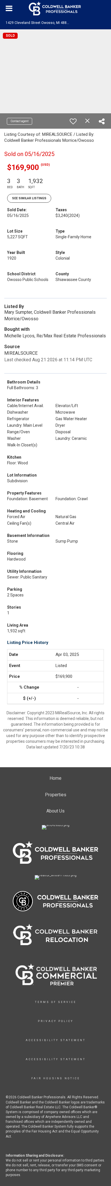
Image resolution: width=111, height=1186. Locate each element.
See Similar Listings (29, 198)
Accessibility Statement (56, 1040)
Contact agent (19, 121)
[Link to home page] (55, 8)
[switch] (73, 121)
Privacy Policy (55, 1021)
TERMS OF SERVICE (55, 1002)
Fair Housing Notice (55, 1078)
